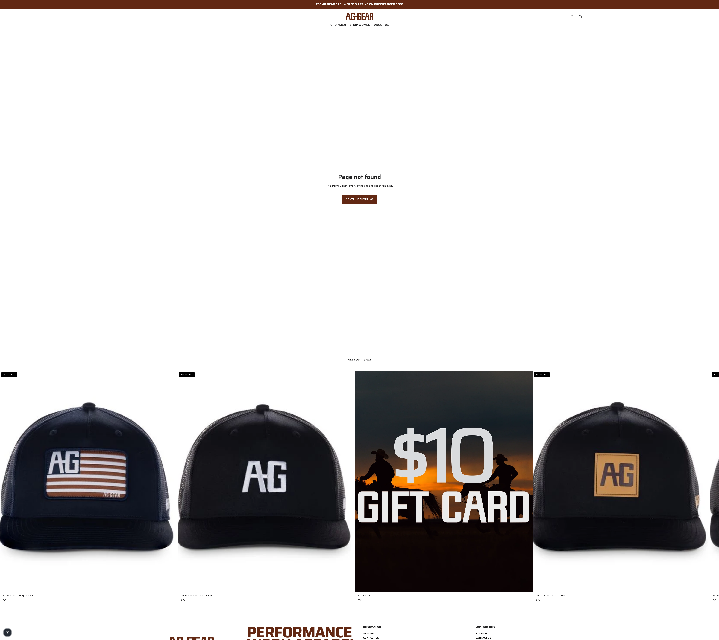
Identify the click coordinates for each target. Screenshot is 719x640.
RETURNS (369, 633)
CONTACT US (371, 638)
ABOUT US (482, 633)
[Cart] (580, 17)
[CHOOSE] (526, 586)
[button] (7, 632)
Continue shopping (359, 199)
